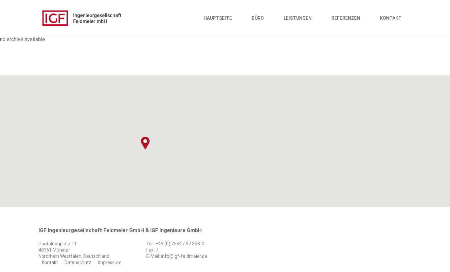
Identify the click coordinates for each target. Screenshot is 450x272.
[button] (145, 143)
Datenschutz (78, 262)
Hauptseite (218, 18)
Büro (258, 18)
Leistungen (298, 18)
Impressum (110, 262)
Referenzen (345, 18)
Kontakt (391, 18)
